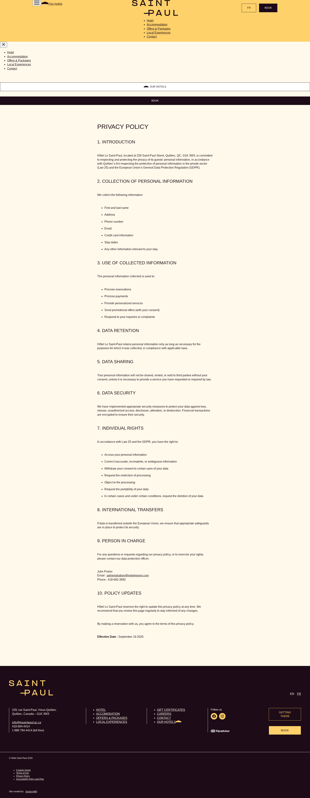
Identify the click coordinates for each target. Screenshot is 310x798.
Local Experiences (158, 32)
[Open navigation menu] (37, 3)
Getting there (285, 714)
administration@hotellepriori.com (128, 575)
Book (268, 7)
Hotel (150, 20)
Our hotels (55, 3)
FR (249, 7)
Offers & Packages (158, 28)
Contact (152, 36)
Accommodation (157, 24)
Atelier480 (31, 791)
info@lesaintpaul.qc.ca (26, 722)
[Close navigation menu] (3, 45)
